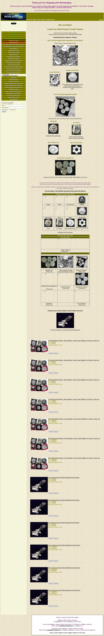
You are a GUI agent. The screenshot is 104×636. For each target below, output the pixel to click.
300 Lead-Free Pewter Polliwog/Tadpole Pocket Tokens (64, 590)
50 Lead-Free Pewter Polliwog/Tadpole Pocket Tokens (63, 522)
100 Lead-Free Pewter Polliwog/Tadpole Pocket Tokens (64, 545)
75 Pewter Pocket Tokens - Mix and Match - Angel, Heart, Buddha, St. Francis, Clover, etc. (73, 399)
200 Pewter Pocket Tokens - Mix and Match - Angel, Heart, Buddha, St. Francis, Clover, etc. (74, 438)
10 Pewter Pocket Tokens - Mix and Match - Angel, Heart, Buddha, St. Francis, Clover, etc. (73, 340)
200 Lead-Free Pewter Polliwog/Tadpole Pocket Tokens (64, 568)
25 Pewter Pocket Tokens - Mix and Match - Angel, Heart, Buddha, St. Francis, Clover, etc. (73, 360)
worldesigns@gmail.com (65, 625)
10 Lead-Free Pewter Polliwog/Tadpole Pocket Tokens (63, 477)
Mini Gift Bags (5, 74)
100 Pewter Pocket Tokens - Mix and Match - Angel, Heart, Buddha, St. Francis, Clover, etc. (74, 419)
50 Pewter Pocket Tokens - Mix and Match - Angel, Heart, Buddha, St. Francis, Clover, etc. (73, 379)
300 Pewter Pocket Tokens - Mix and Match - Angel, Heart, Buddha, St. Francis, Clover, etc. (74, 458)
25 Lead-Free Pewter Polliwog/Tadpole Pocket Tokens (63, 500)
